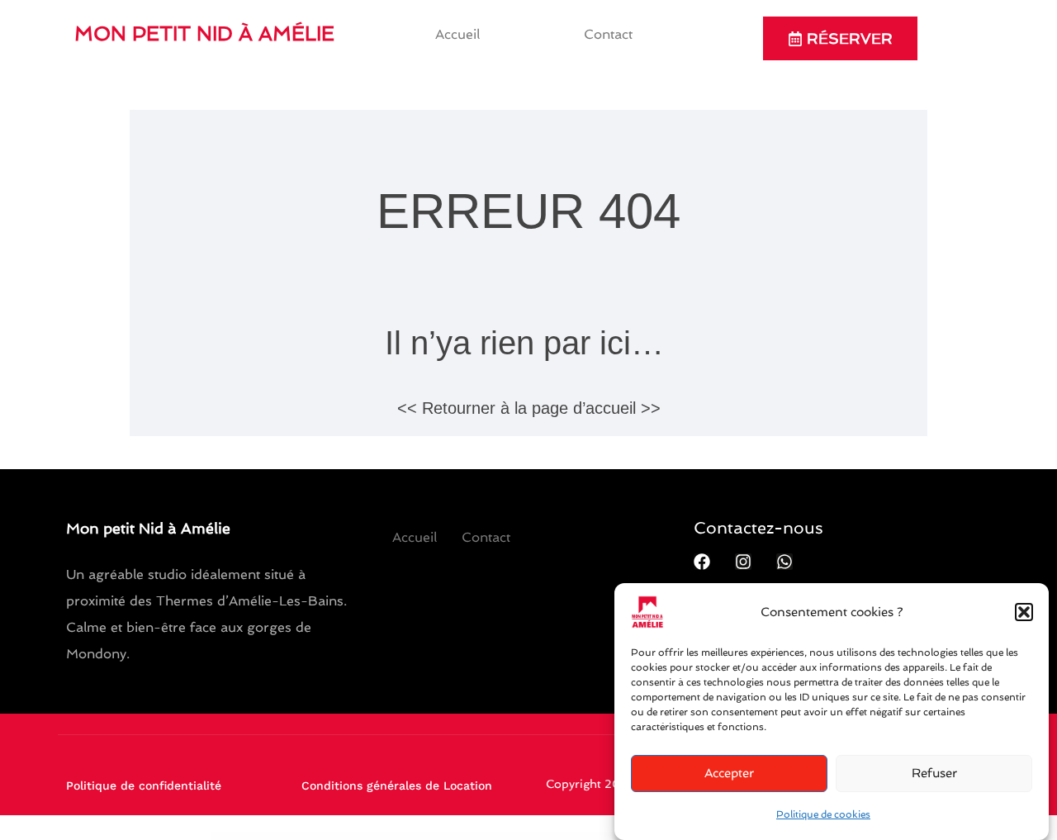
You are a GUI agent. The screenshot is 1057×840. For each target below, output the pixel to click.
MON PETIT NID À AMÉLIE (204, 33)
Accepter (729, 773)
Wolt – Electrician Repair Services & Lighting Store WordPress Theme (579, 837)
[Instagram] (743, 561)
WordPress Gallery (268, 837)
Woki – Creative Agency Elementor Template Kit (473, 837)
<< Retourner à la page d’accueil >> (529, 408)
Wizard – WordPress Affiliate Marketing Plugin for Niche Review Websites (353, 837)
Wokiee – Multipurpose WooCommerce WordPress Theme (521, 837)
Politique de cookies (823, 814)
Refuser (934, 773)
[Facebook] (702, 561)
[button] (1024, 612)
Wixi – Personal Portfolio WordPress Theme (298, 837)
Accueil (457, 34)
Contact (608, 34)
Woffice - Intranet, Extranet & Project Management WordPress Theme (420, 837)
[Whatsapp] (784, 561)
